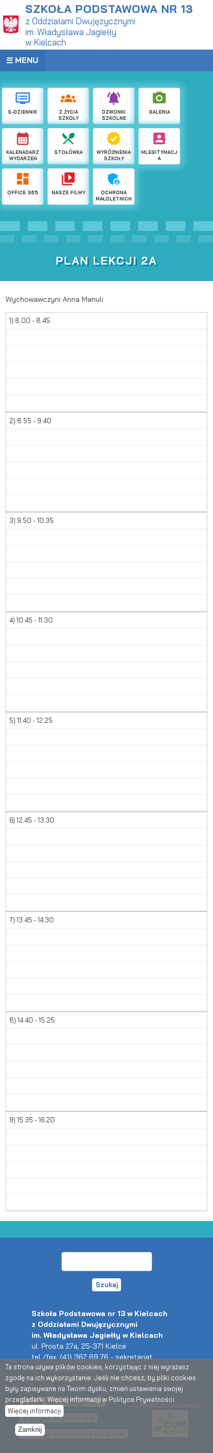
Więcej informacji (34, 1410)
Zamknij (30, 1429)
